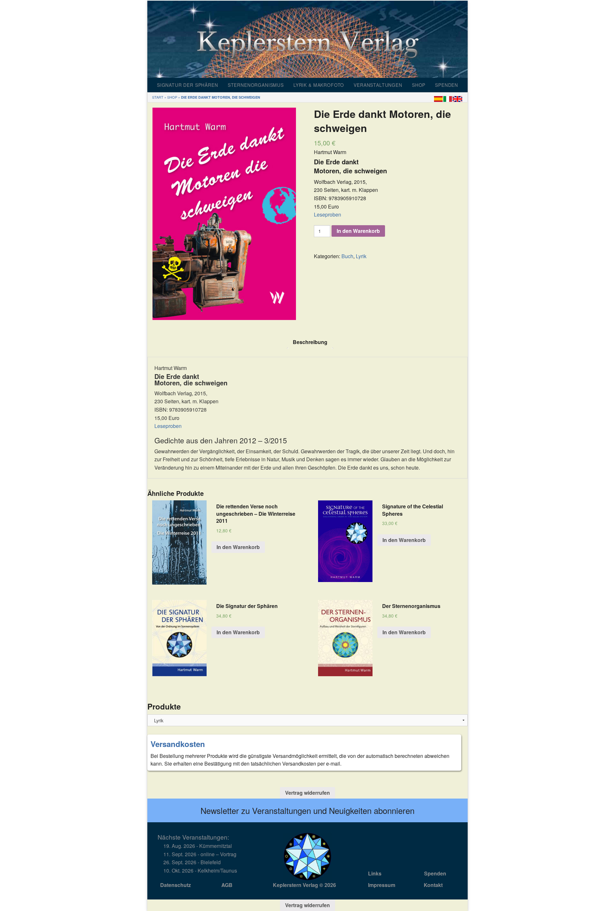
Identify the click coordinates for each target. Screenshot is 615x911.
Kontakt (433, 885)
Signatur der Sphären (187, 85)
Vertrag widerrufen (307, 792)
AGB (227, 885)
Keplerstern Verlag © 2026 (304, 885)
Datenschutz (175, 885)
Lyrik (361, 256)
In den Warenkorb (358, 230)
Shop (418, 85)
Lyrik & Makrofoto (318, 85)
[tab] (310, 342)
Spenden (446, 85)
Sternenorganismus (256, 85)
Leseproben (327, 214)
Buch (347, 256)
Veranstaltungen (378, 85)
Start (157, 97)
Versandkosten (178, 743)
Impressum (381, 885)
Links (374, 873)
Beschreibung (310, 342)
